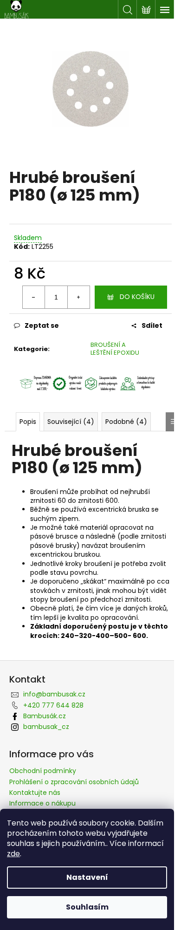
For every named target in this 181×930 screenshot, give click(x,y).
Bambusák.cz (44, 716)
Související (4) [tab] (70, 421)
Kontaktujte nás (34, 792)
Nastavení (87, 877)
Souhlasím (87, 907)
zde (13, 853)
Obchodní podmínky (42, 770)
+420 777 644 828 (53, 705)
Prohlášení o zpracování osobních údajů (74, 782)
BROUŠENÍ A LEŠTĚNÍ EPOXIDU (114, 348)
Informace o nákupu (42, 803)
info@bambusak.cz (54, 694)
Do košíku (137, 296)
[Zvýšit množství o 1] (78, 297)
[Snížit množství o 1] (34, 297)
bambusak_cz (46, 726)
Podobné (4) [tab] (126, 421)
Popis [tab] (27, 421)
